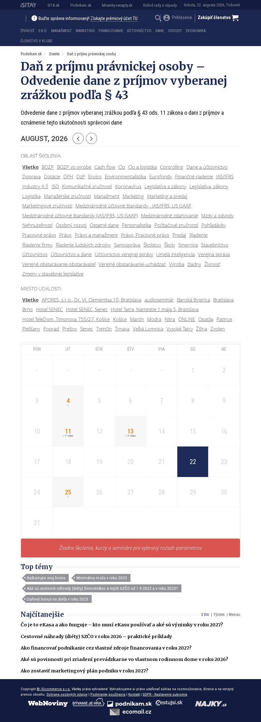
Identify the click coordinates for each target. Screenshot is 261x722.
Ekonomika (196, 31)
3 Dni (205, 614)
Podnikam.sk (80, 5)
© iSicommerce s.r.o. (54, 689)
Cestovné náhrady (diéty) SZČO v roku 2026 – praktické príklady (96, 636)
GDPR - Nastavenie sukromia (165, 694)
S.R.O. (42, 31)
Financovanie (111, 31)
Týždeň (219, 614)
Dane (159, 31)
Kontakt (134, 694)
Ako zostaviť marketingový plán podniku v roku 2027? (84, 671)
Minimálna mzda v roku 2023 (101, 577)
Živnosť (27, 31)
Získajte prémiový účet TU (114, 18)
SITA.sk (53, 5)
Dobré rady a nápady (160, 5)
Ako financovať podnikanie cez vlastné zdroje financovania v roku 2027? (106, 648)
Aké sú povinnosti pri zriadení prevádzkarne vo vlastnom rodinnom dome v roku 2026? (124, 659)
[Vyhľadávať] (158, 19)
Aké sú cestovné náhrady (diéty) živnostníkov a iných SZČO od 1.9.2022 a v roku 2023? (102, 588)
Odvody (175, 31)
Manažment (61, 31)
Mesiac (234, 614)
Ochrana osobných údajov (67, 694)
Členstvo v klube (36, 41)
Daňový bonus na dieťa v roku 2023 (57, 599)
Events (54, 53)
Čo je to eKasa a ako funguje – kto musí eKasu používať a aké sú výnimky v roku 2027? (122, 625)
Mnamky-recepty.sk (117, 5)
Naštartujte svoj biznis (46, 577)
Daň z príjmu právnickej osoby (91, 53)
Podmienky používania (107, 694)
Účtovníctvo (139, 31)
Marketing (85, 31)
